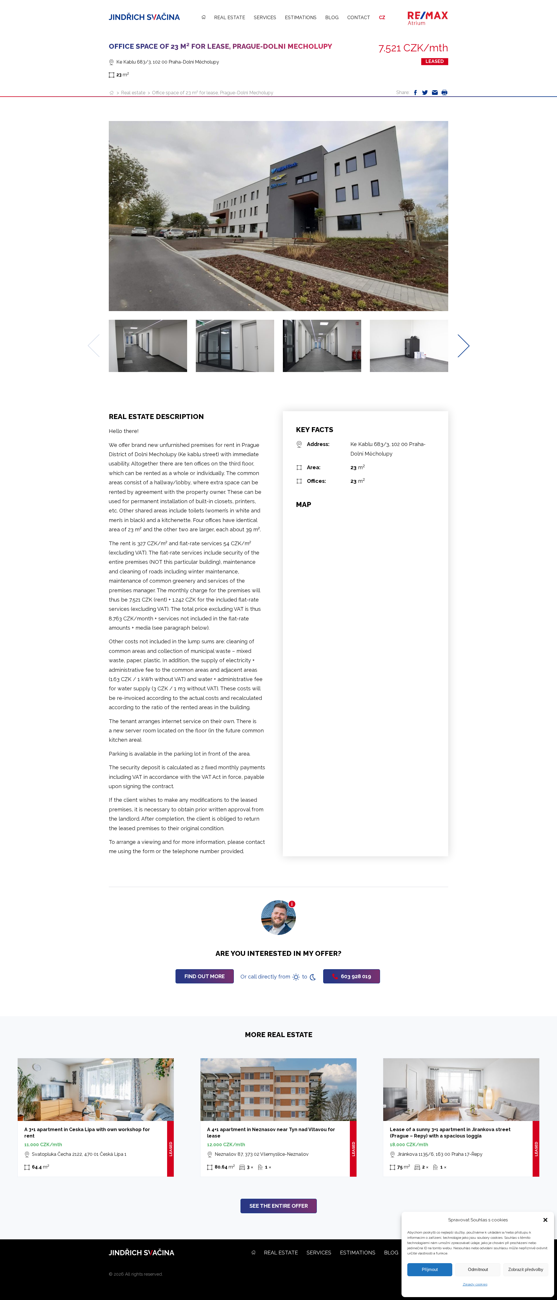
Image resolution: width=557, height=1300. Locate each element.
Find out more (205, 976)
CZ (382, 17)
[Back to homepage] (144, 16)
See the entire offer (278, 1206)
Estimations (301, 17)
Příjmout (430, 1269)
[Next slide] (463, 346)
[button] (545, 1220)
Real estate (229, 17)
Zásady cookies (475, 1284)
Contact (358, 17)
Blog (332, 17)
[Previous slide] (93, 346)
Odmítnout (478, 1269)
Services (265, 17)
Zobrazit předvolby (525, 1269)
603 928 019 (356, 976)
